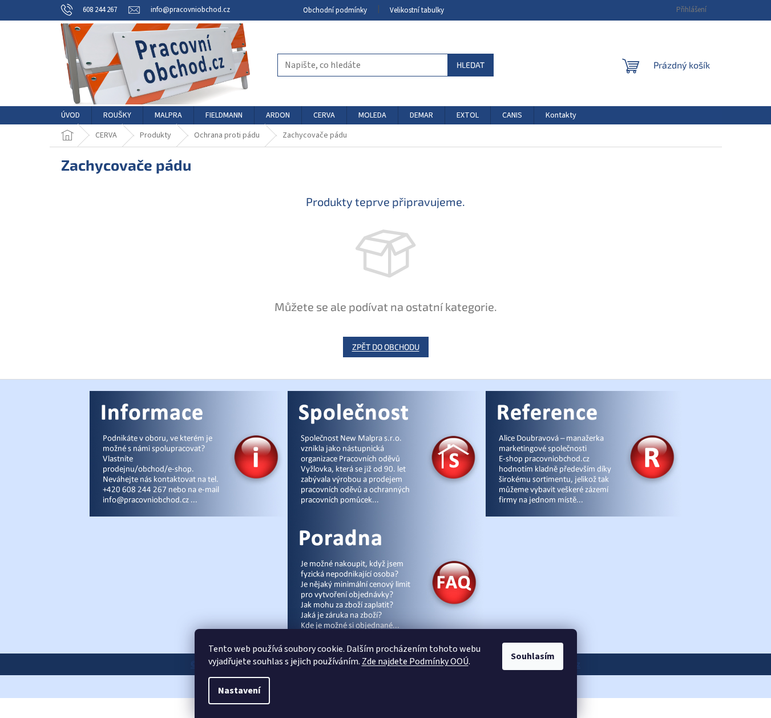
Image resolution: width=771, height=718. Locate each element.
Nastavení (239, 690)
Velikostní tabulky (417, 10)
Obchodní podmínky (335, 10)
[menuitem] (70, 115)
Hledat (471, 65)
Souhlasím (533, 656)
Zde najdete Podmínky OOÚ (415, 661)
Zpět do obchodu (385, 347)
